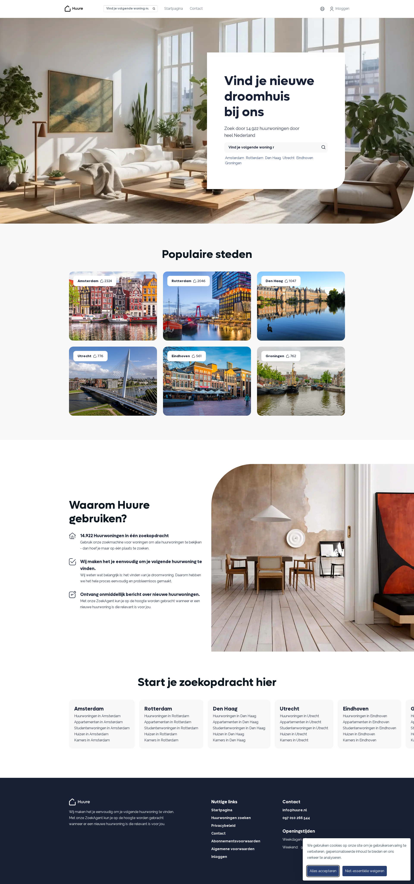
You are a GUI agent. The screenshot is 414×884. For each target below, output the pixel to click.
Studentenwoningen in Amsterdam (102, 728)
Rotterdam (254, 158)
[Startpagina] (80, 802)
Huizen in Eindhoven (359, 734)
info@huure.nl (294, 810)
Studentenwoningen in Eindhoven (369, 728)
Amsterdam (234, 158)
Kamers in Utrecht (294, 740)
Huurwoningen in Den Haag (234, 716)
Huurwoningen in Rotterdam (166, 716)
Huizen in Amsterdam (91, 734)
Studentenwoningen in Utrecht (304, 728)
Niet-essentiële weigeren (364, 871)
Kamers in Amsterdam (92, 740)
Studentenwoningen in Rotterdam (171, 728)
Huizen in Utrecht (293, 734)
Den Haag (273, 158)
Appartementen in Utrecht (300, 722)
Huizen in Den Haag (228, 734)
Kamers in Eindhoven (359, 740)
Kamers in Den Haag (229, 740)
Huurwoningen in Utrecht (299, 716)
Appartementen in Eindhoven (366, 722)
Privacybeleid (223, 826)
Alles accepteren (323, 871)
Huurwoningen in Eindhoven (365, 716)
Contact (196, 8)
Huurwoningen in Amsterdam (97, 716)
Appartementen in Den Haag (235, 722)
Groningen (233, 163)
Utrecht (289, 158)
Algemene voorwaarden (232, 849)
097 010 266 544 (296, 818)
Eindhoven (304, 158)
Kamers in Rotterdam (161, 740)
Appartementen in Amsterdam (98, 722)
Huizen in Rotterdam (160, 734)
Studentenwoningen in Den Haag (239, 728)
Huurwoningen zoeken (231, 818)
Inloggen (342, 8)
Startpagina (173, 8)
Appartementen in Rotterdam (167, 722)
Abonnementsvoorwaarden (235, 841)
